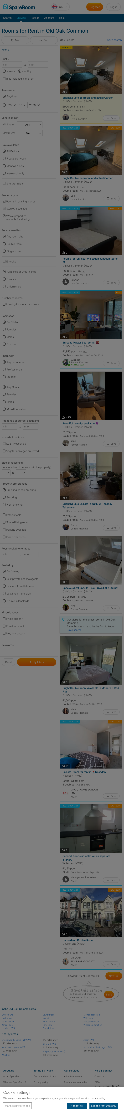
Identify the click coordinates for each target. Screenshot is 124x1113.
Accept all (77, 1105)
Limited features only (103, 1105)
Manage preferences (17, 1105)
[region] (62, 1100)
